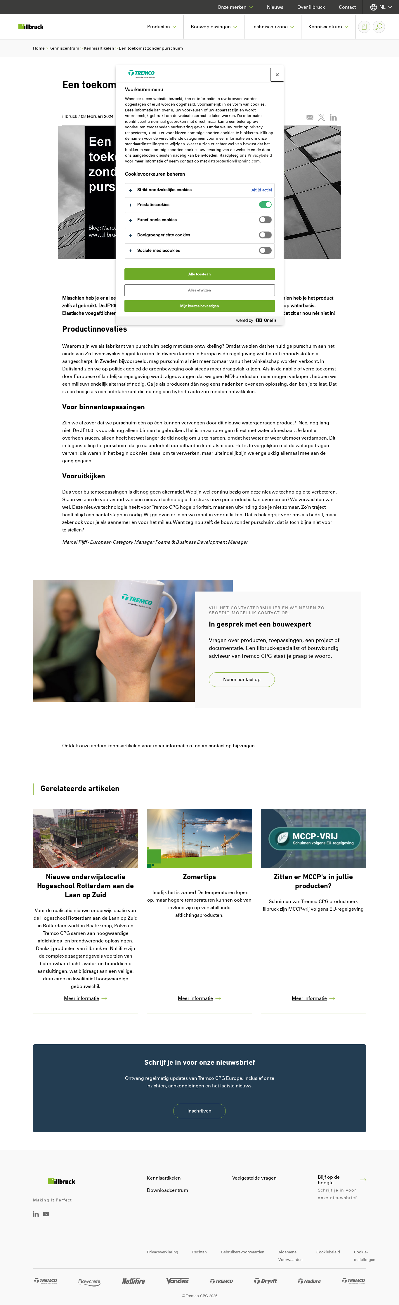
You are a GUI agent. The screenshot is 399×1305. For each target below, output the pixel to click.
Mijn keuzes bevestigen (199, 306)
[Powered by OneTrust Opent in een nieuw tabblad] (258, 321)
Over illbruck (311, 7)
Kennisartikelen (99, 48)
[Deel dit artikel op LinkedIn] (333, 117)
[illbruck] (35, 27)
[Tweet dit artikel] (321, 117)
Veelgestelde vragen (254, 1178)
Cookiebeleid (328, 1252)
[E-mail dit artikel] (309, 117)
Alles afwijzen (199, 290)
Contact (347, 7)
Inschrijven (199, 1111)
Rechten (199, 1252)
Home (39, 48)
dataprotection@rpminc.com (234, 161)
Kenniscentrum (64, 48)
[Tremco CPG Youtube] (46, 1218)
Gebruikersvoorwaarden (242, 1252)
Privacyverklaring (162, 1252)
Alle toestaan (199, 274)
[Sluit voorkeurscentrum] (277, 74)
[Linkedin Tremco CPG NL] (36, 1215)
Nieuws (275, 7)
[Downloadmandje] (364, 27)
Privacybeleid (260, 155)
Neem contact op (242, 679)
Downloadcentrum (167, 1190)
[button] (162, 26)
